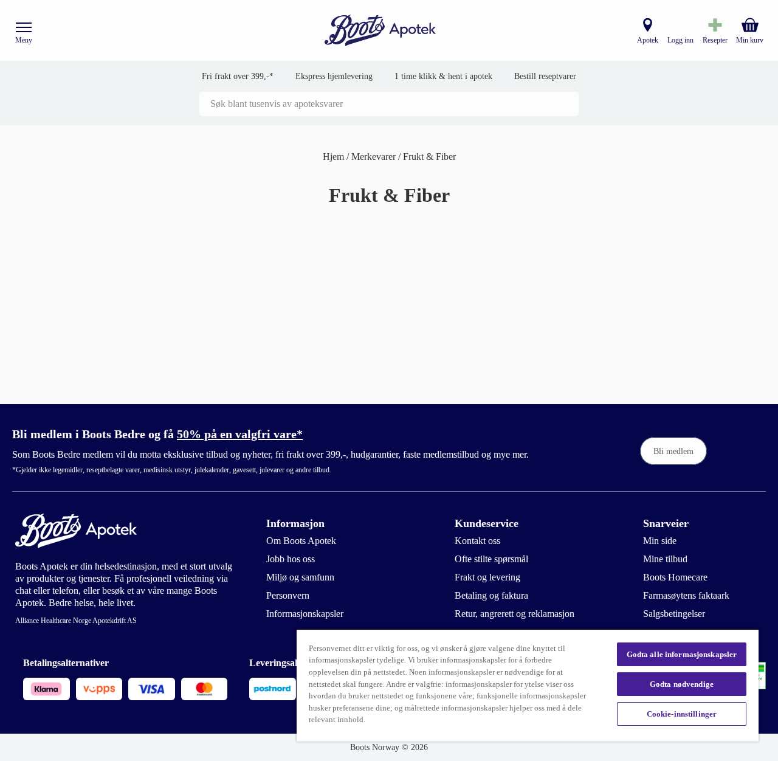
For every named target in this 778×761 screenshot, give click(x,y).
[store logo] (380, 31)
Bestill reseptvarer (545, 76)
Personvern (287, 595)
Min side (659, 540)
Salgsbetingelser (674, 613)
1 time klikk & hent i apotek (443, 76)
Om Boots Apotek (301, 540)
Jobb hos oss (290, 559)
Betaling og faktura (491, 595)
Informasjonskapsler (304, 613)
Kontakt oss (477, 540)
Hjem (334, 156)
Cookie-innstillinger (682, 713)
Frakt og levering (487, 577)
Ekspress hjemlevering (334, 76)
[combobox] (389, 104)
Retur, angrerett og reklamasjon (514, 613)
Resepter (715, 40)
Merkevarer (374, 156)
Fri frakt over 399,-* (238, 76)
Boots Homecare (675, 577)
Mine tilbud (665, 559)
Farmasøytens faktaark (686, 595)
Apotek (647, 40)
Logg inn (680, 40)
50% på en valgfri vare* (240, 434)
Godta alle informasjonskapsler (682, 654)
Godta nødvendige (682, 684)
